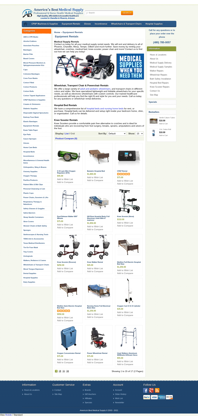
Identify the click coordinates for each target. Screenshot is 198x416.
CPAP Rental (122, 171)
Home (57, 32)
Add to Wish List (65, 179)
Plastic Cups (28, 193)
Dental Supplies (29, 273)
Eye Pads (27, 134)
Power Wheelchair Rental (97, 353)
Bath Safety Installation (160, 79)
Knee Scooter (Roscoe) (66, 262)
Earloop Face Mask (31, 117)
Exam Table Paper (30, 130)
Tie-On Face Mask (30, 247)
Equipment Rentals (71, 24)
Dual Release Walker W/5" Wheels (67, 217)
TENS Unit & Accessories (33, 239)
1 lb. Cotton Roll (165, 129)
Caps (25, 70)
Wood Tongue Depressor (33, 269)
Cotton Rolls (28, 91)
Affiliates (88, 398)
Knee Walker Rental (95, 262)
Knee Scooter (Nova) (125, 216)
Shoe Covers (28, 221)
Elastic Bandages (30, 121)
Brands (88, 390)
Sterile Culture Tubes (167, 118)
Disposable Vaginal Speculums (35, 113)
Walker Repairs (157, 71)
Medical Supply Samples (161, 67)
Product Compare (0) (66, 138)
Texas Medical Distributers (34, 243)
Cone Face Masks (30, 78)
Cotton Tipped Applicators (34, 95)
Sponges (27, 230)
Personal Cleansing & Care (34, 189)
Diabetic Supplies (30, 108)
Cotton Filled (28, 83)
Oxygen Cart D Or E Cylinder (128, 306)
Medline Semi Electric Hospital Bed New (69, 307)
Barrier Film (28, 54)
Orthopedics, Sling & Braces (34, 167)
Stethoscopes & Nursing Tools (35, 234)
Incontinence (101, 24)
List (67, 133)
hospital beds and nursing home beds (105, 108)
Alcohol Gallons (30, 41)
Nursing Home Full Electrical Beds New (98, 307)
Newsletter (119, 402)
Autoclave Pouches (31, 45)
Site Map (154, 95)
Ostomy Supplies (30, 171)
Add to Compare (65, 182)
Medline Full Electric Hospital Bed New (129, 263)
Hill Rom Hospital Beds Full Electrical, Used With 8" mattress (98, 218)
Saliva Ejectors (29, 213)
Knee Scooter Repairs (160, 87)
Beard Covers (28, 58)
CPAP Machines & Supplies (45, 24)
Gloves (87, 24)
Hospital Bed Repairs (159, 83)
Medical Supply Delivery (161, 63)
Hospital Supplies (154, 24)
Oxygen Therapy (30, 176)
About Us (154, 59)
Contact (57, 390)
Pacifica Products (30, 180)
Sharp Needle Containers (33, 217)
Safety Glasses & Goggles (34, 208)
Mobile (8, 415)
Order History (120, 394)
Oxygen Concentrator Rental (68, 353)
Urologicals (28, 256)
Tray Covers (28, 252)
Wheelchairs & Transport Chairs (126, 24)
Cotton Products (30, 87)
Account (118, 390)
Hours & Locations (158, 55)
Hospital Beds (29, 152)
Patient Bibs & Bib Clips (33, 184)
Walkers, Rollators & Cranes (34, 260)
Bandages (27, 50)
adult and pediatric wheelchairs (95, 89)
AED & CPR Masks (30, 37)
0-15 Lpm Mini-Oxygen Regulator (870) (66, 172)
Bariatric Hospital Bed (96, 171)
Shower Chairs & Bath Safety (35, 226)
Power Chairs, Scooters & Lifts (35, 197)
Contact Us (155, 91)
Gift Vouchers (90, 394)
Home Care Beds (30, 147)
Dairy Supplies (29, 282)
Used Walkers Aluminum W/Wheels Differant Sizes (127, 354)
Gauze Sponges (29, 139)
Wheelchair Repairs (158, 75)
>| (68, 371)
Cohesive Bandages (31, 74)
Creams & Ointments (31, 104)
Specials (88, 402)
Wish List (119, 398)
